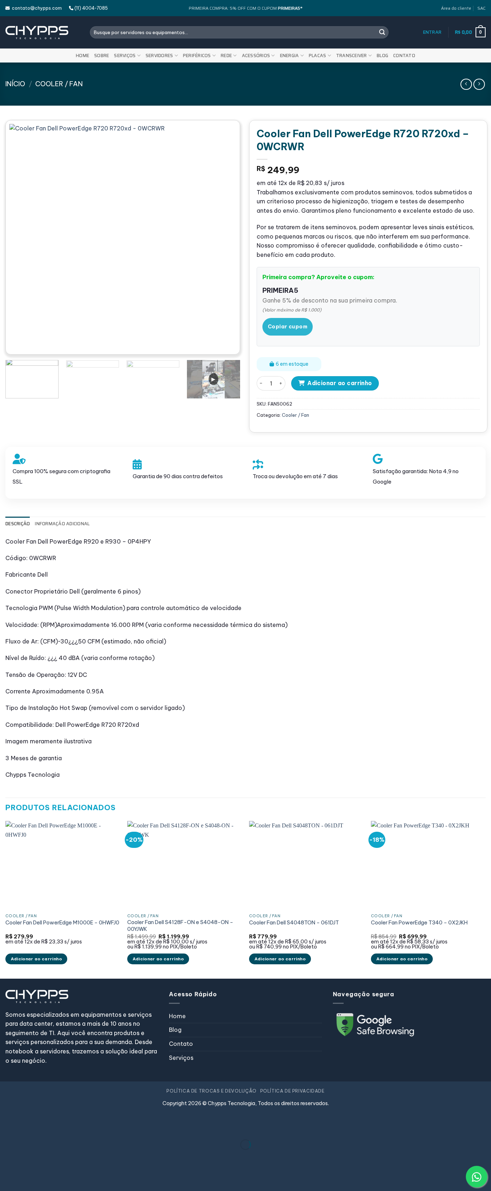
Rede (226, 55)
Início (15, 84)
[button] (432, 32)
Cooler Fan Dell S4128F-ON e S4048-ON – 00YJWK (180, 925)
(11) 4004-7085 (90, 8)
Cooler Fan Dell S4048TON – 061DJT (294, 922)
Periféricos (197, 55)
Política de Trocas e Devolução (211, 1091)
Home (82, 55)
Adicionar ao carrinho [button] (36, 958)
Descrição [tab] (17, 523)
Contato (404, 55)
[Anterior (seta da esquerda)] (7, 1157)
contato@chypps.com (36, 8)
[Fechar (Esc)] (70, 1127)
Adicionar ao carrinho (339, 383)
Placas (317, 55)
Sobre (101, 55)
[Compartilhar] (49, 1127)
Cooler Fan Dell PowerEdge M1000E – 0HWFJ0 (62, 922)
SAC (481, 8)
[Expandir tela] (28, 1127)
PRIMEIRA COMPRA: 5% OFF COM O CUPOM (245, 8)
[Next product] (466, 84)
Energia (289, 55)
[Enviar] (382, 32)
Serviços (125, 55)
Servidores (159, 55)
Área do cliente (456, 8)
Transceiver (351, 55)
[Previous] (23, 237)
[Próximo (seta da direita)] (28, 1157)
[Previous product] (479, 84)
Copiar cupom (287, 326)
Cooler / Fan (59, 84)
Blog (382, 55)
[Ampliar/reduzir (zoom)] (7, 1127)
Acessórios (256, 55)
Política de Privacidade (292, 1091)
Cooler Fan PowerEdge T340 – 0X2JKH (419, 922)
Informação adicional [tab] (62, 523)
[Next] (222, 237)
